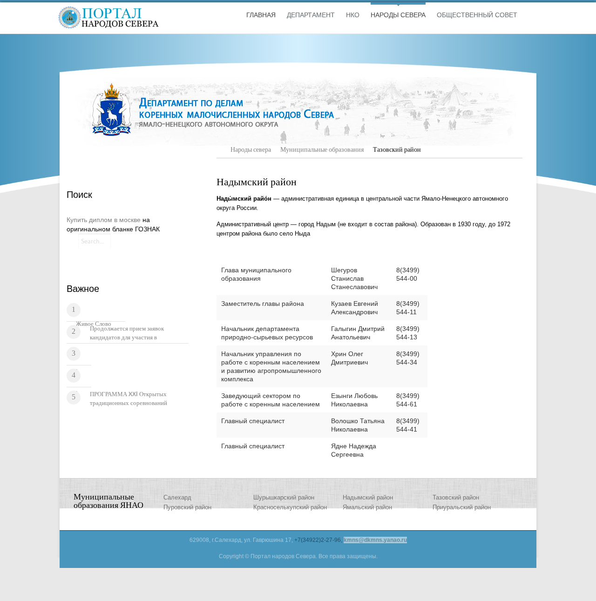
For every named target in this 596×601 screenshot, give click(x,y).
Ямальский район (367, 507)
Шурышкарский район (283, 497)
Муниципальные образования (322, 150)
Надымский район (368, 497)
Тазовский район (456, 497)
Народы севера (250, 150)
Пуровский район (187, 507)
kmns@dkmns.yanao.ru (375, 540)
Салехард (177, 497)
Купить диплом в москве (104, 219)
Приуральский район (462, 507)
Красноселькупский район (290, 507)
